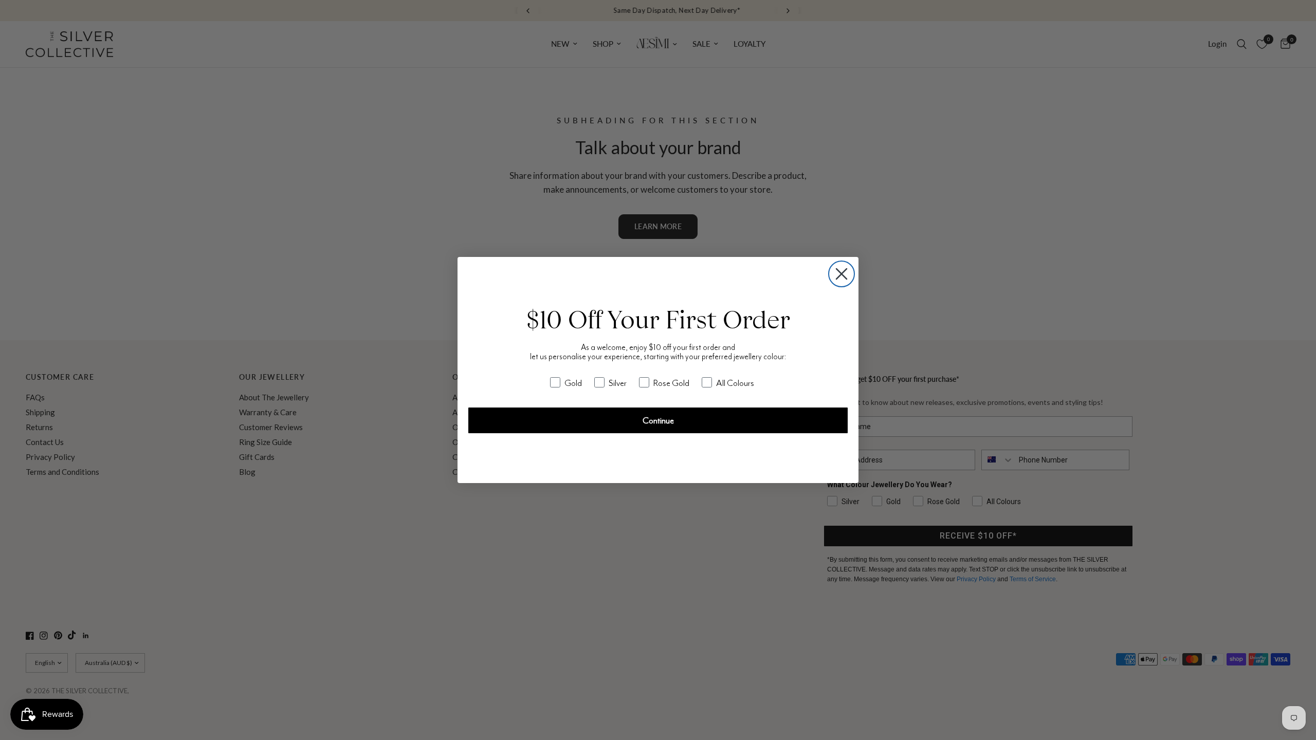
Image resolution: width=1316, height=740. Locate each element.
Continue (658, 420)
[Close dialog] (841, 274)
